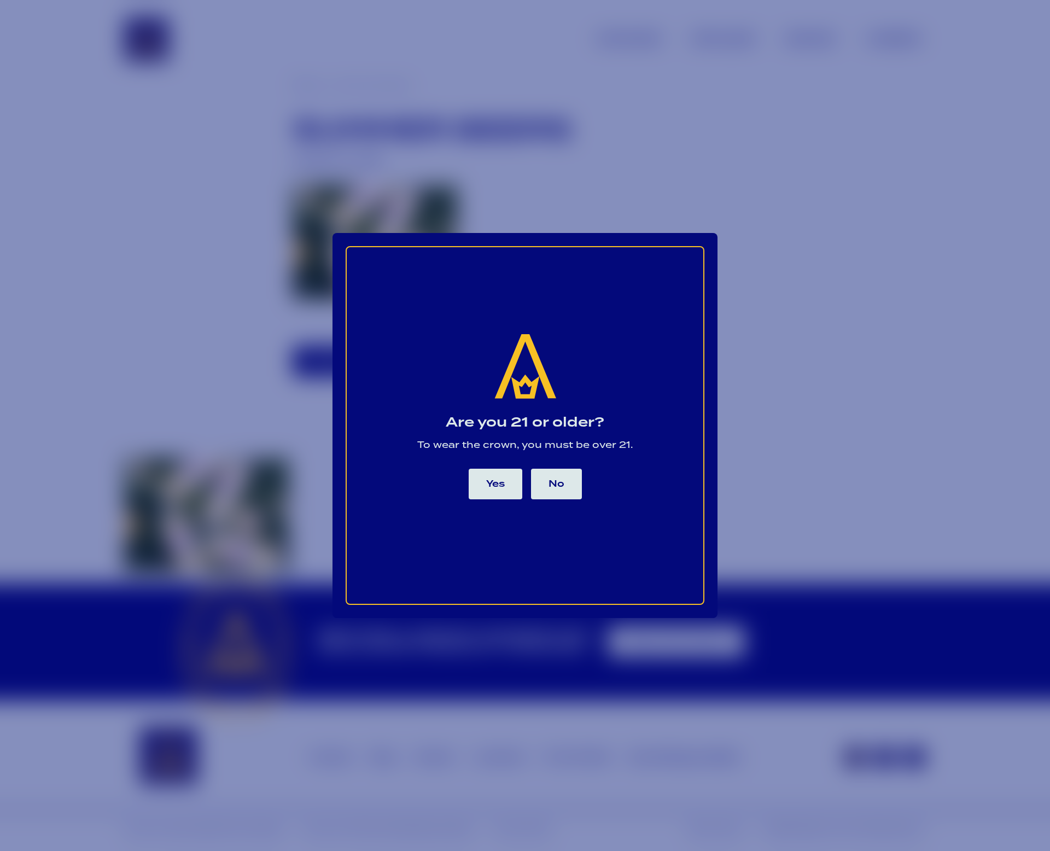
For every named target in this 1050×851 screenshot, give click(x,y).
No (556, 484)
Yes (495, 484)
